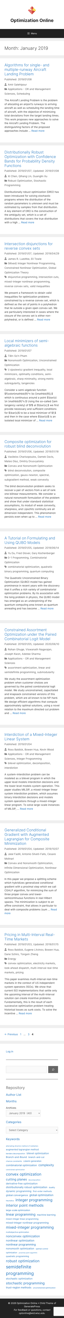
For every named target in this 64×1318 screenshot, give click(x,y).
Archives (11, 1107)
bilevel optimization (19, 763)
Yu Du (11, 553)
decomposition (41, 763)
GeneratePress (32, 1306)
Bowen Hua (31, 749)
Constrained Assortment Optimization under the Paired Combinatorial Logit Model (30, 634)
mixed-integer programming (30, 1227)
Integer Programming (29, 758)
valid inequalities (40, 286)
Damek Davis (45, 456)
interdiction (11, 767)
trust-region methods (18, 1287)
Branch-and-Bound (16, 1157)
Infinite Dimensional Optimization (24, 867)
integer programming (33, 1200)
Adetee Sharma (31, 653)
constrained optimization (15, 1170)
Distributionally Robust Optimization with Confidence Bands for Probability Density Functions (30, 159)
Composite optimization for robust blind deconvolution (27, 443)
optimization (11, 1252)
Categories (13, 1122)
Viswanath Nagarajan (38, 649)
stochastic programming (25, 1283)
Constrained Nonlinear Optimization (25, 267)
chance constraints (14, 1161)
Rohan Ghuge (16, 649)
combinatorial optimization (23, 566)
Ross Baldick (15, 749)
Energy (12, 958)
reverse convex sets (16, 286)
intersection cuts (48, 276)
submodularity (45, 672)
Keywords (13, 1139)
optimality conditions (31, 374)
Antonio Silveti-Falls (34, 854)
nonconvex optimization (23, 1236)
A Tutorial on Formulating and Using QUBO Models (29, 540)
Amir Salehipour (17, 84)
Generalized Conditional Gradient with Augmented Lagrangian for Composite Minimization (26, 837)
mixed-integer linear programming (22, 1219)
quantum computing (42, 571)
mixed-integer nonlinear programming (27, 281)
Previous (11, 1034)
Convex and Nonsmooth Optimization (30, 465)
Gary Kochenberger (43, 553)
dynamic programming (18, 1191)
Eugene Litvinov (34, 949)
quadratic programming (17, 1256)
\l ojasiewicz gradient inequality (26, 369)
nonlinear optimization (20, 1240)
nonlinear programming (21, 1244)
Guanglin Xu (40, 176)
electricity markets (44, 963)
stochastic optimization (19, 1278)
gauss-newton (29, 475)
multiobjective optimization (17, 1232)
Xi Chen (12, 176)
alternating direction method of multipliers (22, 1146)
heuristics (10, 1201)
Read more (38, 130)
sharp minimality (26, 378)
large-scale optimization (18, 1210)
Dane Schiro (11, 954)
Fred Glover (23, 553)
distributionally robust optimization (26, 1187)
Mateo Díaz (11, 461)
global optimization (41, 1195)
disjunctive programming (22, 276)
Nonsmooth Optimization (23, 360)
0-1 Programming (18, 557)
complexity (46, 1165)
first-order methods (42, 1191)
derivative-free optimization (22, 1183)
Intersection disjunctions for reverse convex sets (28, 246)
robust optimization (22, 1261)
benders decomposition (15, 1154)
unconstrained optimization (44, 1288)
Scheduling (23, 93)
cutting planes (16, 1179)
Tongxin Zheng (29, 954)
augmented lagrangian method (22, 1149)
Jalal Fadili (14, 854)
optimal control (42, 1249)
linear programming (20, 1214)
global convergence (17, 1195)
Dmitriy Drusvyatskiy (31, 461)
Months (11, 1101)
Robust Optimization (20, 180)
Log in (9, 1051)
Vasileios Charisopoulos (22, 456)
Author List (13, 1094)
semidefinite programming (20, 1270)
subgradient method (16, 479)
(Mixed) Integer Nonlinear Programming (31, 263)
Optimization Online (32, 20)
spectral (44, 475)
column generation (32, 1161)
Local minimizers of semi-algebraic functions (26, 343)
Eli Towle (36, 258)
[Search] (53, 1069)
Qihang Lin (25, 176)
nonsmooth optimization (20, 1248)
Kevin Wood (47, 749)
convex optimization (20, 963)
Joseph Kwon (12, 653)
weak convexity (39, 479)
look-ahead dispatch (16, 967)
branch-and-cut (36, 1157)
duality (52, 1187)
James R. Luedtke (18, 258)
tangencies (28, 383)
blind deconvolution (19, 470)
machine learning (46, 1214)
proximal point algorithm (28, 1253)
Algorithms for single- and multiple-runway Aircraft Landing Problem (26, 69)
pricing (20, 972)
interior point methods (25, 1205)
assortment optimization (22, 667)
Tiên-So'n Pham (17, 355)
